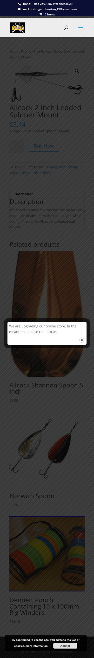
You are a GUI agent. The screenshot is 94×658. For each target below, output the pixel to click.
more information (37, 646)
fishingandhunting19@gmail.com (49, 9)
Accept (65, 646)
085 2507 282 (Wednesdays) (47, 4)
